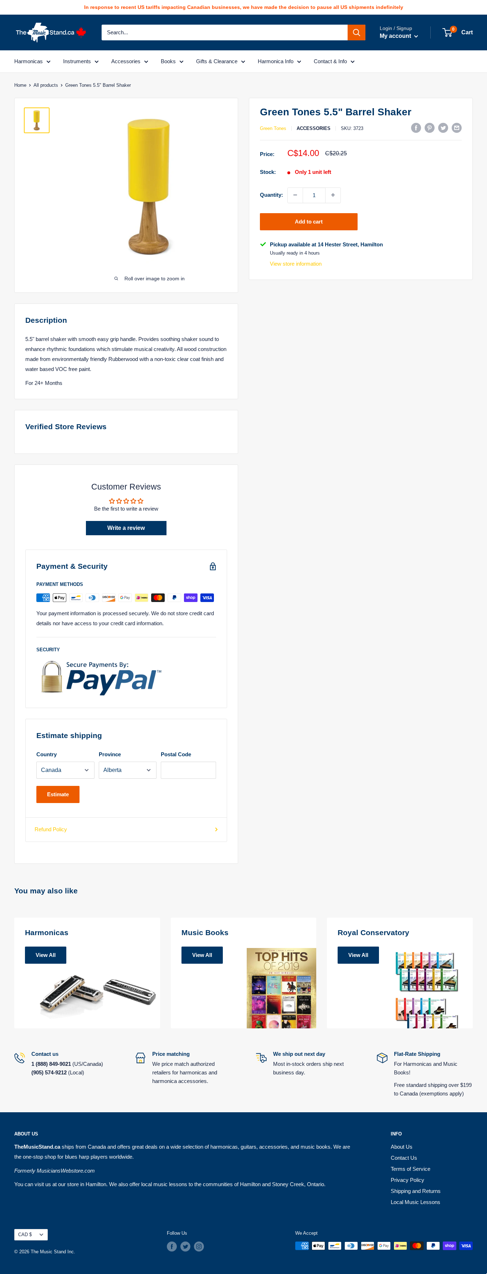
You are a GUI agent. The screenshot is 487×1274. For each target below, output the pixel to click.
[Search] (356, 32)
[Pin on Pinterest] (430, 127)
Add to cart (309, 221)
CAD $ (25, 1234)
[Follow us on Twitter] (185, 1247)
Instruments (77, 61)
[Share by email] (457, 127)
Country (46, 754)
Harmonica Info (275, 61)
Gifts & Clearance (216, 61)
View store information (296, 264)
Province (110, 754)
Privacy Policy (407, 1180)
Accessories (125, 61)
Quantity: (271, 195)
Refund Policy (51, 829)
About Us (401, 1147)
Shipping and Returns (416, 1191)
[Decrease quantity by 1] (295, 194)
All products (46, 85)
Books (168, 61)
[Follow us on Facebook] (172, 1247)
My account (396, 36)
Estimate (58, 794)
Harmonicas (28, 61)
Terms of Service (410, 1169)
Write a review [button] (126, 528)
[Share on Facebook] (416, 127)
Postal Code (176, 754)
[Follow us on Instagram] (199, 1247)
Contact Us (404, 1158)
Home (20, 85)
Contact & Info (330, 61)
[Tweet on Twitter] (443, 127)
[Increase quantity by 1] (332, 194)
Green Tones (273, 128)
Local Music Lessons (415, 1202)
